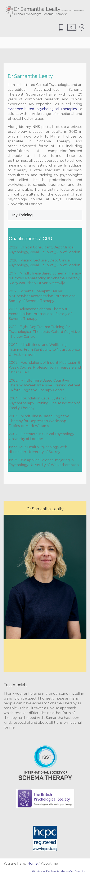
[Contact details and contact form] (81, 27)
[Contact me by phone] (61, 27)
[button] (45, 215)
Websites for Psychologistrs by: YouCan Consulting (59, 871)
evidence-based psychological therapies (42, 109)
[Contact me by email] (71, 27)
